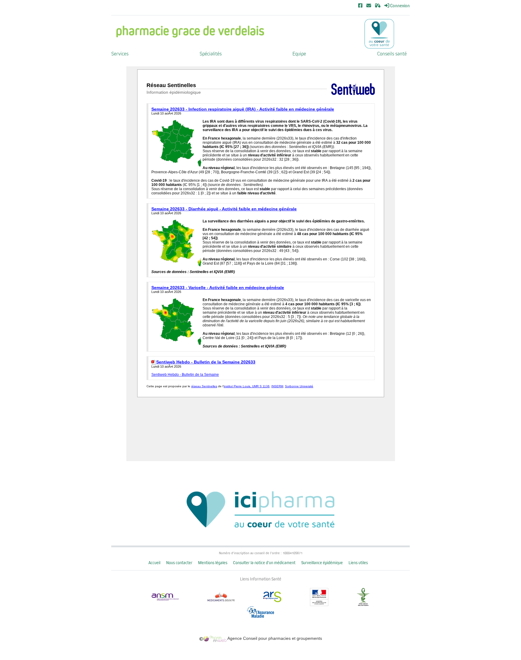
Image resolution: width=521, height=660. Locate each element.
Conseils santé (392, 53)
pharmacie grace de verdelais (190, 30)
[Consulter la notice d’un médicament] (377, 5)
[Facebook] (360, 5)
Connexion (399, 5)
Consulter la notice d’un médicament (264, 563)
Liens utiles (358, 563)
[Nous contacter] (368, 5)
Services (119, 53)
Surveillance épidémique (322, 563)
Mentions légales (212, 563)
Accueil (154, 563)
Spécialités (211, 53)
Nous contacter (179, 563)
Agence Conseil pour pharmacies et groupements (274, 638)
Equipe (299, 53)
